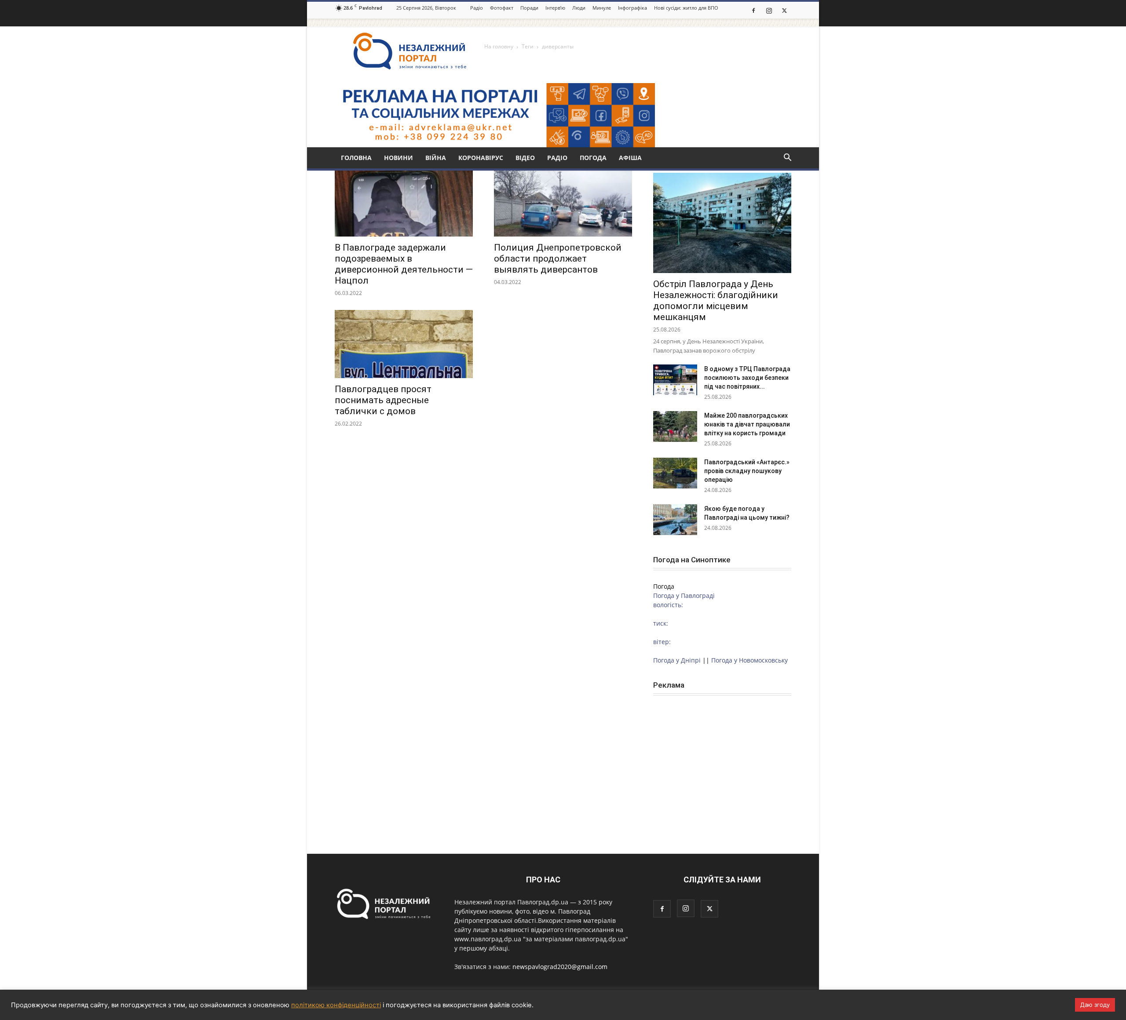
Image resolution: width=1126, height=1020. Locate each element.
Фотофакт (501, 7)
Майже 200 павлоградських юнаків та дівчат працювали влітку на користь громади (747, 424)
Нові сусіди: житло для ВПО (686, 7)
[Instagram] (769, 10)
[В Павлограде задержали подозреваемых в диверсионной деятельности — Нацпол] (404, 202)
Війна (435, 157)
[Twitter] (784, 10)
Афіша (630, 157)
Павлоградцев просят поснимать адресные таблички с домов (383, 400)
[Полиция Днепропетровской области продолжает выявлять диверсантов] (563, 202)
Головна (356, 157)
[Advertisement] (722, 762)
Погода (593, 157)
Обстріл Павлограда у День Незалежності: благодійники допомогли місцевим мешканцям (715, 300)
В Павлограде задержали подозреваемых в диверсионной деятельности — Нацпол (404, 264)
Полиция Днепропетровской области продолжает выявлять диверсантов (557, 258)
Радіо (476, 7)
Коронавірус (480, 157)
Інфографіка (632, 7)
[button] (787, 158)
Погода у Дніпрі (677, 660)
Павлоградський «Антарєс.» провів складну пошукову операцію (747, 471)
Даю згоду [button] (1095, 1004)
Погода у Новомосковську (749, 660)
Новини (398, 157)
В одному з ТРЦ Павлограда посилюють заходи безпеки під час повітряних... (747, 377)
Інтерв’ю (555, 7)
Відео (525, 157)
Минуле (601, 7)
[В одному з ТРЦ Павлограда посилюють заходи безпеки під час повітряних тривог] (675, 379)
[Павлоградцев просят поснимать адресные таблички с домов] (404, 344)
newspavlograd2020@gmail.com (559, 966)
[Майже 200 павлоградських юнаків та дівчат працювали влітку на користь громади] (675, 426)
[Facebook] (753, 10)
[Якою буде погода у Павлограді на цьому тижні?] (675, 519)
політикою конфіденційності (336, 1005)
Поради (529, 7)
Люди (578, 7)
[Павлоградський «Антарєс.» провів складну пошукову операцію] (675, 473)
